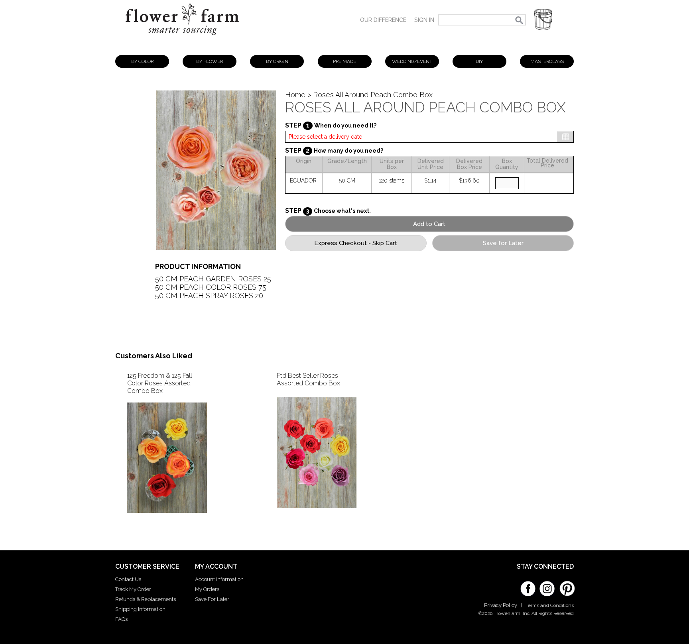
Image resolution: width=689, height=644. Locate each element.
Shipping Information (140, 609)
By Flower (209, 61)
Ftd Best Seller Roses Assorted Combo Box (308, 379)
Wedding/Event (412, 61)
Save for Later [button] (503, 243)
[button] (543, 19)
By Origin (277, 61)
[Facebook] (527, 585)
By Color (142, 61)
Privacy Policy (500, 605)
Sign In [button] (424, 20)
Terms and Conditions (550, 605)
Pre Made (344, 61)
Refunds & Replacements (145, 599)
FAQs (121, 619)
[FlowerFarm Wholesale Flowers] (182, 39)
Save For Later (212, 599)
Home (295, 94)
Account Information (219, 579)
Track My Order (133, 589)
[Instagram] (547, 585)
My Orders (207, 589)
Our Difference (383, 20)
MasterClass (547, 61)
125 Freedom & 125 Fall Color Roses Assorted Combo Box (159, 383)
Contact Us (128, 579)
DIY (479, 61)
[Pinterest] (566, 584)
